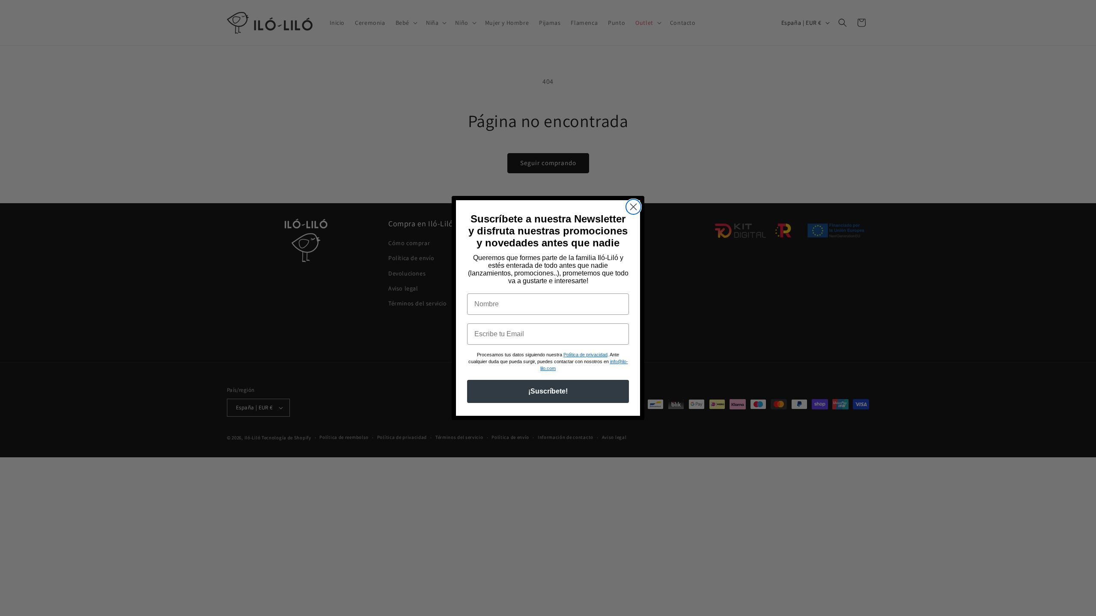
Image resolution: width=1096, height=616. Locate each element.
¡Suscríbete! (548, 391)
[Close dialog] (633, 206)
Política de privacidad (585, 354)
